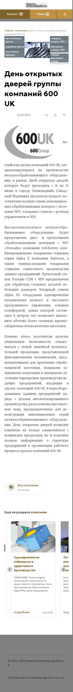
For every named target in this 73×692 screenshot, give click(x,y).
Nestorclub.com (55, 677)
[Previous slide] (9, 569)
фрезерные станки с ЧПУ (57, 48)
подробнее (21, 612)
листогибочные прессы (13, 40)
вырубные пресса (14, 46)
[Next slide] (63, 569)
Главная (8, 30)
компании (21, 30)
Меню (41, 14)
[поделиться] (46, 115)
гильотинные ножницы (12, 53)
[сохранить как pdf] (64, 115)
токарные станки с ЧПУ (57, 40)
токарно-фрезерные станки (57, 58)
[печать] (55, 115)
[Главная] (36, 5)
